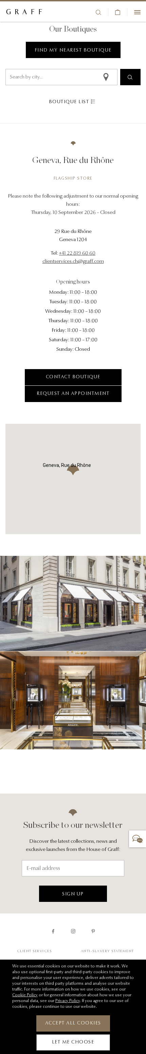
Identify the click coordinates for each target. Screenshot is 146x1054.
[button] (137, 839)
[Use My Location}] (109, 77)
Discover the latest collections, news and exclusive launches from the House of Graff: (73, 845)
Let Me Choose (73, 1042)
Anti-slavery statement (107, 951)
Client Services (34, 951)
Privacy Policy (67, 1001)
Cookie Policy (25, 995)
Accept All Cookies (73, 1023)
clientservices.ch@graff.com (73, 261)
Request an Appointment (73, 394)
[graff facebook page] (53, 931)
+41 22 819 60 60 (77, 253)
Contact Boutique (73, 377)
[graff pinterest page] (93, 931)
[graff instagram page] (73, 931)
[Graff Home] (24, 12)
